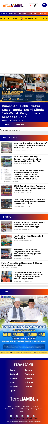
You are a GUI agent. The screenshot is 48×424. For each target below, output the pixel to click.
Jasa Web (23, 411)
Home (4, 13)
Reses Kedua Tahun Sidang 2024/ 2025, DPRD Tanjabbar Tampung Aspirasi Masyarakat (30, 145)
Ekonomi (13, 386)
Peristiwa (33, 13)
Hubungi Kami (10, 409)
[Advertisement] (24, 47)
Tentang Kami (36, 409)
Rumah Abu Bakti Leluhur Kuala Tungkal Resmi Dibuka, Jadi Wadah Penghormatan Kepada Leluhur (23, 111)
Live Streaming (23, 409)
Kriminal (13, 378)
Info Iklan (35, 406)
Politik (12, 382)
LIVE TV (33, 6)
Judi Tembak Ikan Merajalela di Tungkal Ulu (28, 237)
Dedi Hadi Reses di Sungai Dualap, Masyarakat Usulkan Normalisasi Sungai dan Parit (27, 159)
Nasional (22, 13)
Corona (28, 386)
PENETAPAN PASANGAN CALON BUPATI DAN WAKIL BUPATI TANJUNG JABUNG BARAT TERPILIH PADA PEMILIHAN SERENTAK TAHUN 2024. (29, 174)
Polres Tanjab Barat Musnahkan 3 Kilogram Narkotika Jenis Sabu (22, 264)
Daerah (12, 13)
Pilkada (28, 378)
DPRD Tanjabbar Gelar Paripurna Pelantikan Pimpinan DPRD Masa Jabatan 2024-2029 (29, 188)
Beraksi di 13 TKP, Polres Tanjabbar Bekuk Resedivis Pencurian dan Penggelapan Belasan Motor (27, 252)
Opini (12, 390)
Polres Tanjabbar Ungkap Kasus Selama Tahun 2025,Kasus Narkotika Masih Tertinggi (29, 224)
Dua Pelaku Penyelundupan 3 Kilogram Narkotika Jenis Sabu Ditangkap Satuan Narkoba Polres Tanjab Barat (28, 275)
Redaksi (17, 406)
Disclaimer (26, 406)
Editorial (29, 382)
